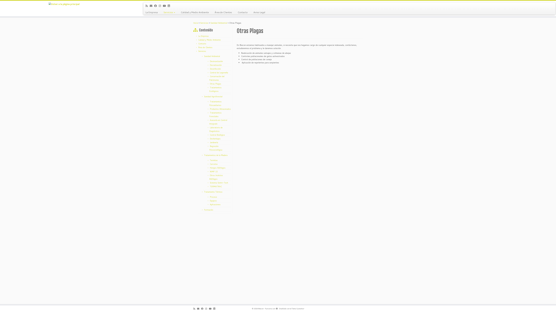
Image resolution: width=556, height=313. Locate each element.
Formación (208, 210)
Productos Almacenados (220, 109)
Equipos (213, 200)
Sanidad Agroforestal (213, 96)
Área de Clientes (223, 12)
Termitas (214, 160)
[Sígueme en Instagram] (161, 6)
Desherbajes (215, 138)
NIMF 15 (214, 171)
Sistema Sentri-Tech (219, 182)
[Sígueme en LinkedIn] (170, 6)
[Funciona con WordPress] (277, 308)
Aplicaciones (215, 204)
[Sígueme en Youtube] (165, 6)
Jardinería (214, 142)
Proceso (213, 197)
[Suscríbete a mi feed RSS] (148, 6)
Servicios (168, 12)
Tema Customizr (298, 308)
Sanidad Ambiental (218, 22)
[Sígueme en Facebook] (156, 6)
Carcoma (213, 164)
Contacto (243, 12)
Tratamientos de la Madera (215, 155)
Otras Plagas (215, 83)
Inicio (195, 22)
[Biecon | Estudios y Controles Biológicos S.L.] (64, 4)
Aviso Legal (259, 12)
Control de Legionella (219, 72)
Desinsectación (216, 61)
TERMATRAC (216, 186)
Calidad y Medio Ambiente (195, 12)
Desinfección (215, 69)
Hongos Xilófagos (217, 167)
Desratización (216, 65)
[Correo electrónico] (152, 6)
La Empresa (152, 12)
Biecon (261, 308)
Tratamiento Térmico (213, 192)
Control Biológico (217, 135)
